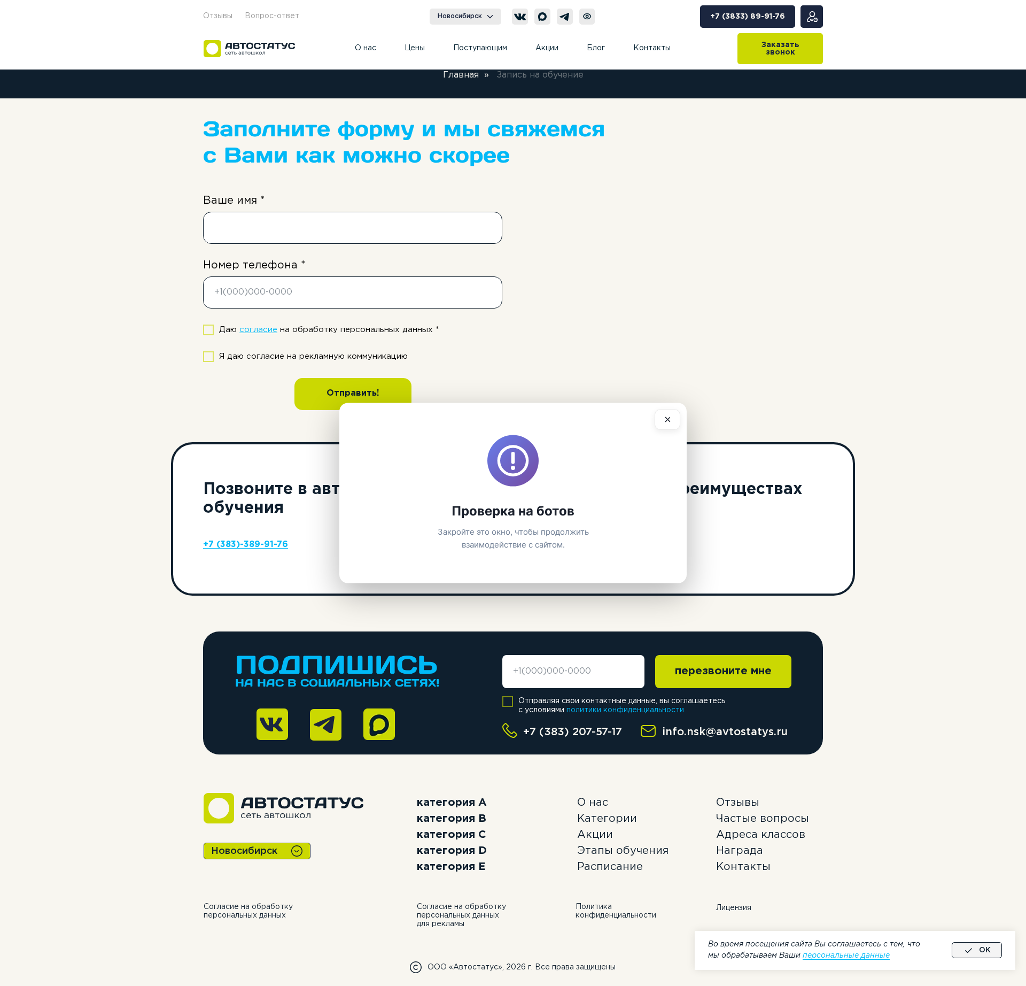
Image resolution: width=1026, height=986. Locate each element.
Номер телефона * (254, 265)
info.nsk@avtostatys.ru (725, 732)
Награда (739, 851)
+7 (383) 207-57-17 (572, 732)
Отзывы (737, 802)
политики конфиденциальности (625, 710)
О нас (592, 802)
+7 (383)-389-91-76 (245, 545)
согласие (258, 329)
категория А (452, 802)
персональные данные (846, 955)
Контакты (743, 867)
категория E (451, 867)
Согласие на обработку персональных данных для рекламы (461, 915)
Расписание (610, 867)
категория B (451, 818)
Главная (461, 75)
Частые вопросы (762, 818)
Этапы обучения (623, 851)
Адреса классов (760, 834)
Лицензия (733, 908)
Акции (595, 834)
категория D (452, 851)
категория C (451, 834)
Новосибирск (244, 851)
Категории (607, 818)
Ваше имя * (234, 200)
